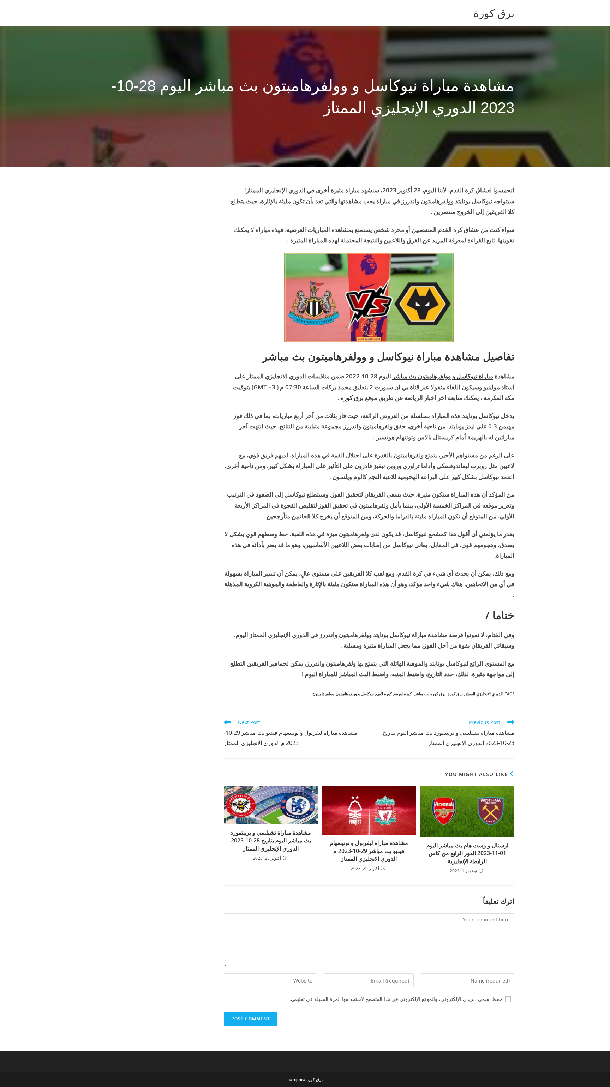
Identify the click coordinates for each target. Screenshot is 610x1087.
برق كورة (493, 13)
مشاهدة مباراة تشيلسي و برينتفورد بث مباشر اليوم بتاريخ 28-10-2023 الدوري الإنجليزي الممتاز (271, 840)
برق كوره (352, 398)
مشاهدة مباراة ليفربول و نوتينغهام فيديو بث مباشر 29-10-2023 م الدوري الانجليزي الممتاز (369, 851)
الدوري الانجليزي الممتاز (484, 693)
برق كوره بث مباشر (429, 693)
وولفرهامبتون (323, 693)
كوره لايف (384, 693)
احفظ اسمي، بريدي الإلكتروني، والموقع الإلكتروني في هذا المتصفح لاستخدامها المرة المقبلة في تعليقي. (396, 999)
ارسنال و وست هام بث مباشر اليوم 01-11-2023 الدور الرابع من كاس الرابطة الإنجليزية (467, 853)
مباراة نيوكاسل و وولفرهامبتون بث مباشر (443, 376)
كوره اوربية (403, 693)
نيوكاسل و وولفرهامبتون (355, 693)
